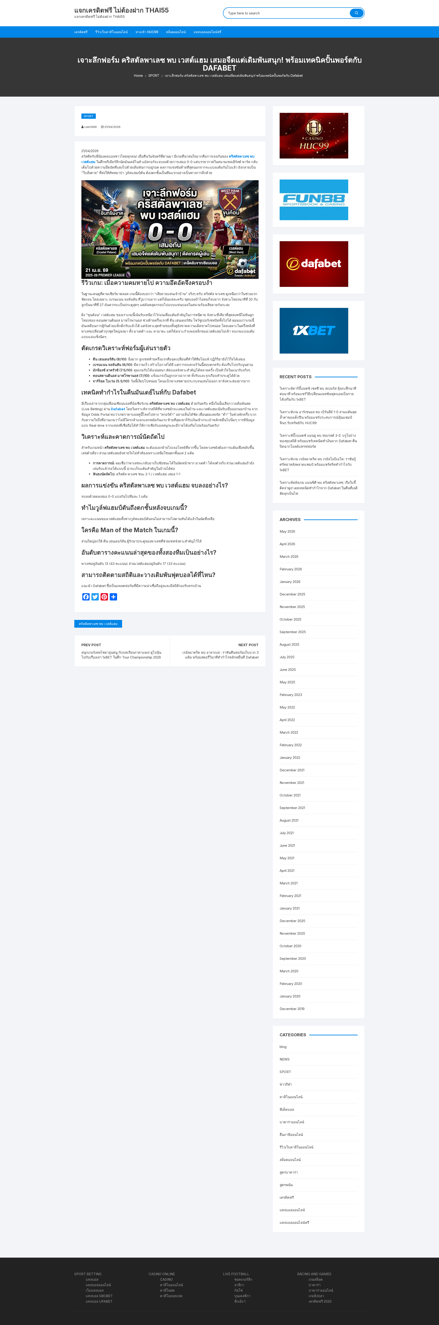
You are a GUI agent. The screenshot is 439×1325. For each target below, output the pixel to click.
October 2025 (290, 619)
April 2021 (287, 870)
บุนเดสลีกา (242, 1296)
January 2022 (290, 757)
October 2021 (290, 795)
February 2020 (291, 983)
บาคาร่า (315, 1285)
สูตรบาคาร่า (289, 1172)
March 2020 (289, 971)
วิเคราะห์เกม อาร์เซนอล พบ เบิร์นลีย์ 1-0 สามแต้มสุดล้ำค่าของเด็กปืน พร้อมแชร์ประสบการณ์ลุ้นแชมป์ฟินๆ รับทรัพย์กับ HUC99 (318, 417)
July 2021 (287, 833)
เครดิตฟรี (81, 32)
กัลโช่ (238, 1290)
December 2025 (292, 594)
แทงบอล (92, 1279)
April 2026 (287, 544)
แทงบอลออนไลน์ (292, 1210)
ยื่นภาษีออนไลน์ (291, 1134)
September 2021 (292, 808)
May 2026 (287, 531)
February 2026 (291, 569)
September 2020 (293, 958)
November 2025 (292, 607)
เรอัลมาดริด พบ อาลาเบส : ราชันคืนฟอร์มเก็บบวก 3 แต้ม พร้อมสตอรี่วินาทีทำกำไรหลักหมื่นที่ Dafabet (220, 654)
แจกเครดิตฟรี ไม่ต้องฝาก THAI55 (121, 10)
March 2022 (289, 732)
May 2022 (287, 707)
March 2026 (289, 556)
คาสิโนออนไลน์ (291, 1097)
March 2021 (288, 883)
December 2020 (292, 921)
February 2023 (291, 695)
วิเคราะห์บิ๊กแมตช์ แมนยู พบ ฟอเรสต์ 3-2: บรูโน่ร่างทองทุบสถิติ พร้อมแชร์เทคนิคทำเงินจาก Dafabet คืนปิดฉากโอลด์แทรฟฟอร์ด (318, 441)
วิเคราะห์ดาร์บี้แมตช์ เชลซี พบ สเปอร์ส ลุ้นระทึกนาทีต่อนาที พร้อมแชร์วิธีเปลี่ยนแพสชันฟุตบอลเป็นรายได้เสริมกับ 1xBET (318, 394)
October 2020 (290, 946)
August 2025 (289, 644)
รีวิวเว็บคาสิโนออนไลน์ (111, 32)
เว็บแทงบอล (95, 1290)
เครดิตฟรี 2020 (320, 1301)
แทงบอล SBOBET (99, 1296)
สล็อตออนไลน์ (176, 32)
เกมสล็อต (316, 1279)
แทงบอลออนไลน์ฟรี (207, 32)
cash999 (90, 127)
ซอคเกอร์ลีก (243, 1279)
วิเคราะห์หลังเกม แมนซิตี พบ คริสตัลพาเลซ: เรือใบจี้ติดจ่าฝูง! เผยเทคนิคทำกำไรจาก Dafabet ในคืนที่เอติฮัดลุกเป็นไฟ (319, 488)
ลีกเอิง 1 (239, 1301)
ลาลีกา (239, 1285)
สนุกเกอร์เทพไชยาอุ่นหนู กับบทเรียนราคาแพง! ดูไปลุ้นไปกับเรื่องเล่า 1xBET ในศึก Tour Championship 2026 (121, 654)
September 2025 (293, 632)
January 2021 (290, 908)
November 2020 (292, 933)
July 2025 (287, 657)
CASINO (166, 1279)
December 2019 (292, 1009)
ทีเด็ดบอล (287, 1109)
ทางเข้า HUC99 (147, 32)
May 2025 (287, 682)
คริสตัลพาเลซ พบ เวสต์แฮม (98, 624)
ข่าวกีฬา (286, 1084)
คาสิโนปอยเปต (171, 1296)
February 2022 (291, 745)
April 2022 (287, 720)
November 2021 (292, 782)
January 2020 (290, 996)
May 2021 (287, 858)
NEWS (285, 1059)
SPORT (89, 116)
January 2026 (290, 581)
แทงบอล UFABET (99, 1301)
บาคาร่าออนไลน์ (292, 1122)
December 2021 (292, 770)
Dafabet (118, 409)
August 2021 (289, 820)
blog (283, 1047)
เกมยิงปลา (316, 1296)
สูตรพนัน (286, 1185)
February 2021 (290, 896)
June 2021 (287, 845)
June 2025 (288, 669)
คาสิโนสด (167, 1290)
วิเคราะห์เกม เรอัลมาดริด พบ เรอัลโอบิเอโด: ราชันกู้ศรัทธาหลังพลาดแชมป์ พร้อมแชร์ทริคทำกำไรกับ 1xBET (318, 464)
